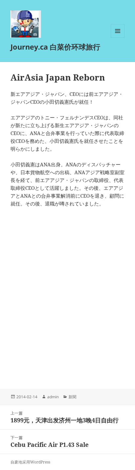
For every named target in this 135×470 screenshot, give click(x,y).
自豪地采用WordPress (30, 462)
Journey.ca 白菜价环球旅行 (55, 47)
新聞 (72, 397)
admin (53, 397)
